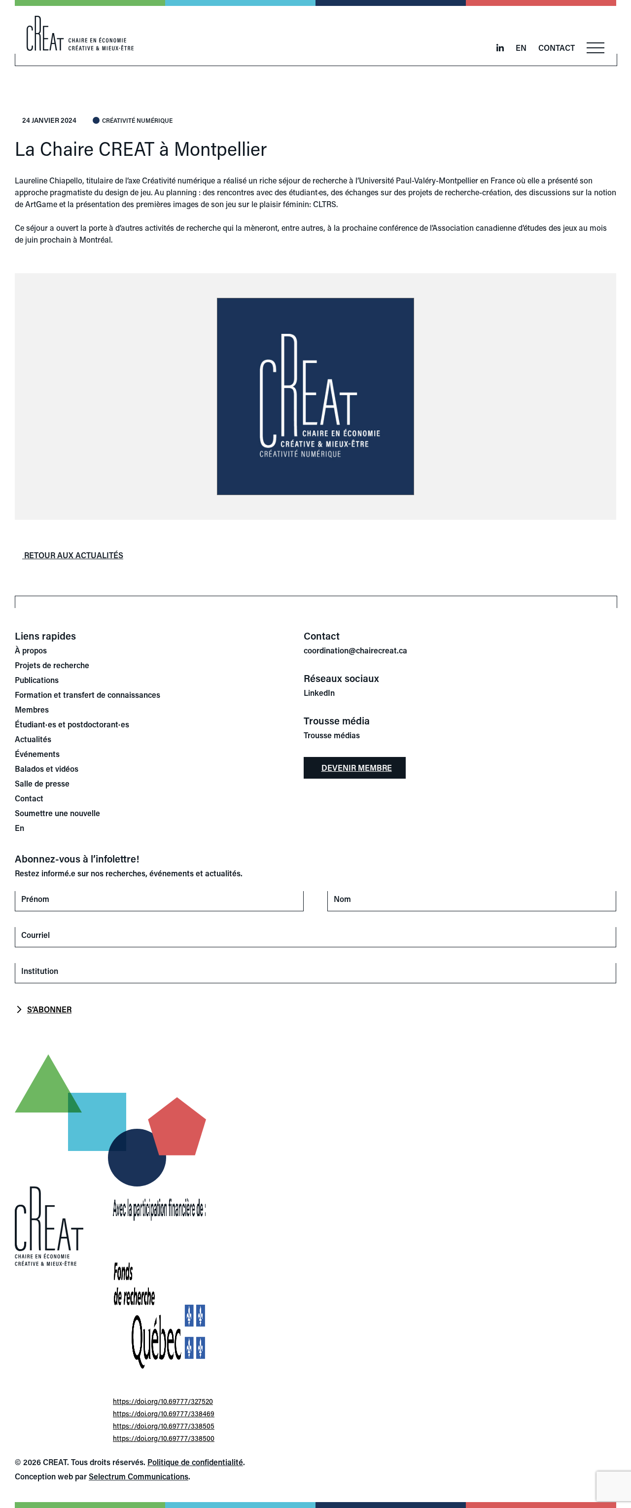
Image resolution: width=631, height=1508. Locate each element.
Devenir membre (356, 767)
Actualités (33, 739)
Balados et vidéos (46, 768)
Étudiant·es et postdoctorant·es (72, 724)
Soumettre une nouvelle (57, 813)
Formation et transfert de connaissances (87, 694)
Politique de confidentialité (195, 1462)
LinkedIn (319, 692)
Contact (556, 47)
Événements (37, 754)
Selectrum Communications (138, 1476)
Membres (32, 709)
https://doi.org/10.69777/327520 (163, 1401)
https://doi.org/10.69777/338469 (163, 1413)
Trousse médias (332, 735)
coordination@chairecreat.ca (355, 650)
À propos (31, 650)
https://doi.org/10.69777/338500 (163, 1438)
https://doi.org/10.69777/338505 (163, 1426)
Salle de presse (42, 783)
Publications (37, 680)
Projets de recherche (52, 665)
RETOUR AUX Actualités (72, 555)
